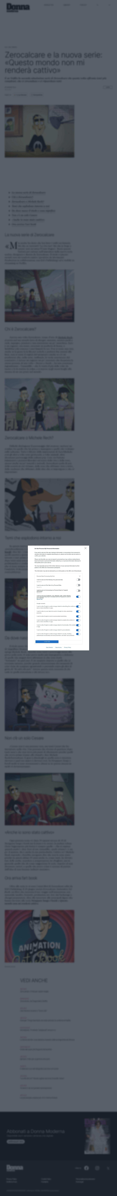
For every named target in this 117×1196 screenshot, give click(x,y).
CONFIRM (47, 641)
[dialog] (58, 598)
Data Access (58, 647)
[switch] (78, 580)
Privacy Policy (67, 647)
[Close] (86, 548)
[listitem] (58, 576)
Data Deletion (49, 647)
